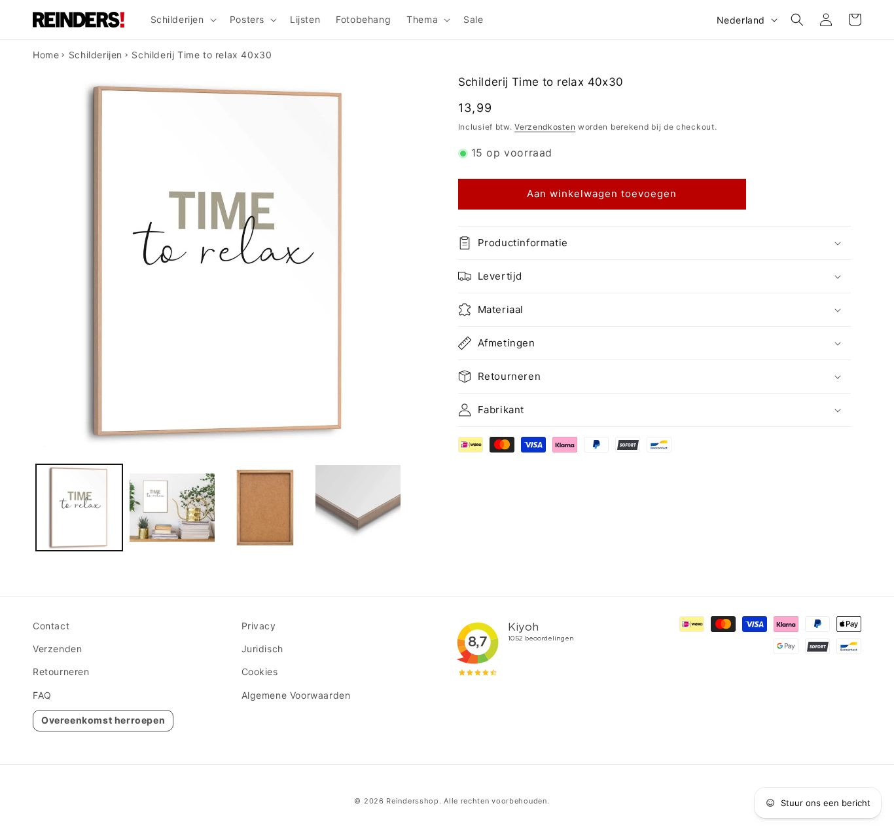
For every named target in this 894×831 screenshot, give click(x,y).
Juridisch (262, 648)
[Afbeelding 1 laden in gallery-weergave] (79, 507)
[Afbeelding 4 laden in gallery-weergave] (358, 507)
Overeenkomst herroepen (103, 720)
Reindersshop (412, 800)
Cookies (259, 671)
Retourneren (61, 671)
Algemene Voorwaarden (296, 695)
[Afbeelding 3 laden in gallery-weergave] (265, 507)
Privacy (258, 625)
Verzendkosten (544, 127)
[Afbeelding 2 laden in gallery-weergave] (172, 507)
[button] (182, 19)
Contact (51, 625)
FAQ (42, 695)
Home (46, 54)
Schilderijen (95, 54)
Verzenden (57, 648)
